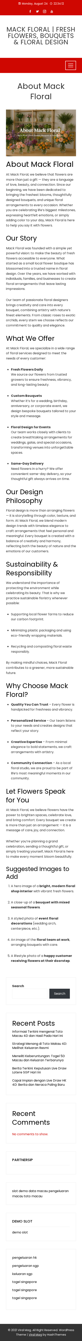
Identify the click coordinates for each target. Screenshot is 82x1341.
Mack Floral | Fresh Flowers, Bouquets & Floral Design (41, 36)
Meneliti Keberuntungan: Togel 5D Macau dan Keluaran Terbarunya (38, 1058)
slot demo (20, 1191)
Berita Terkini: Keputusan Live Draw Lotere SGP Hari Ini (39, 1070)
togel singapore (24, 1282)
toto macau (33, 1196)
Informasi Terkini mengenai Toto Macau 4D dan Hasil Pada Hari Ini (37, 1033)
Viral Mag (35, 1335)
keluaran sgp (22, 1274)
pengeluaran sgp (25, 1265)
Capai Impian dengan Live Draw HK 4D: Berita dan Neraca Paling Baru (39, 1082)
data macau (38, 1191)
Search (18, 986)
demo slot (20, 1232)
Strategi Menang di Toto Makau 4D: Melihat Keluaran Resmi (39, 1045)
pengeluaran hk (24, 1257)
